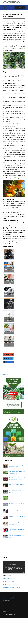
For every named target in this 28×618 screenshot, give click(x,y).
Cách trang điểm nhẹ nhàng (8, 578)
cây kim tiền (8, 598)
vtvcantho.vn (11, 2)
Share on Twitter (9, 358)
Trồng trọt (6, 12)
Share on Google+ (9, 354)
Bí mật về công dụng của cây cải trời (16, 503)
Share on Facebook (9, 361)
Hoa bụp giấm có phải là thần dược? (10, 584)
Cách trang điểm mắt (7, 575)
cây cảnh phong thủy (16, 598)
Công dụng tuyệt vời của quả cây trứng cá (11, 587)
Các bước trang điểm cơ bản (8, 581)
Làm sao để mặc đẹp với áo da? (15, 510)
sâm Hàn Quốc (6, 374)
